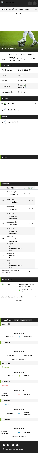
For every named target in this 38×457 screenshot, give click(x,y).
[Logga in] (30, 3)
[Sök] (35, 3)
